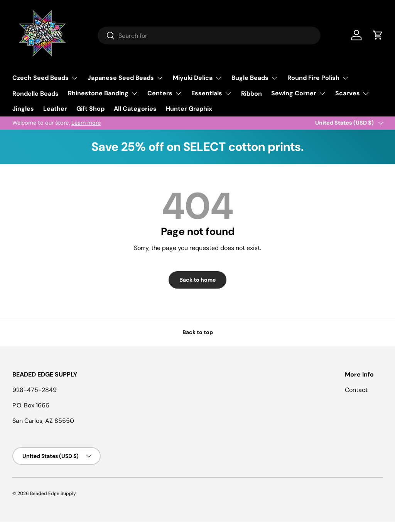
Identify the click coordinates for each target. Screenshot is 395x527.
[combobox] (209, 35)
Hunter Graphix (189, 109)
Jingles (23, 109)
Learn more (86, 122)
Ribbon (251, 94)
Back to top (197, 332)
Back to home (197, 279)
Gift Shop (90, 109)
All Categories (135, 109)
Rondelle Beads (35, 94)
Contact (356, 390)
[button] (378, 35)
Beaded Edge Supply (53, 493)
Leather (55, 109)
